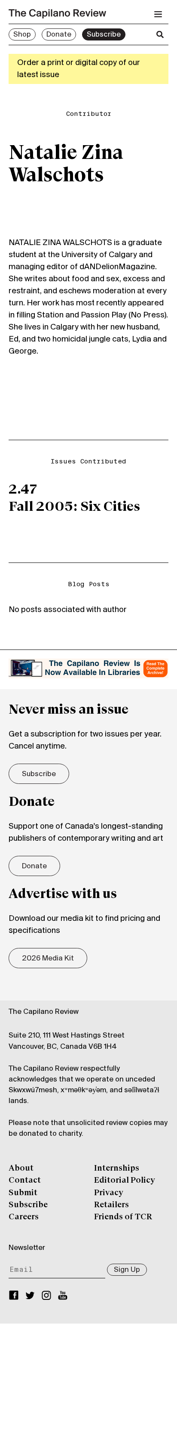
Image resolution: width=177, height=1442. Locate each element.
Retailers (111, 1205)
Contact (25, 1180)
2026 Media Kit (48, 959)
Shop (22, 35)
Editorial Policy (124, 1180)
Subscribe (104, 35)
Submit (23, 1193)
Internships (116, 1168)
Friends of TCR (123, 1217)
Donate (58, 35)
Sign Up (127, 1270)
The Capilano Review (44, 1012)
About (21, 1168)
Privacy (108, 1193)
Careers (24, 1217)
